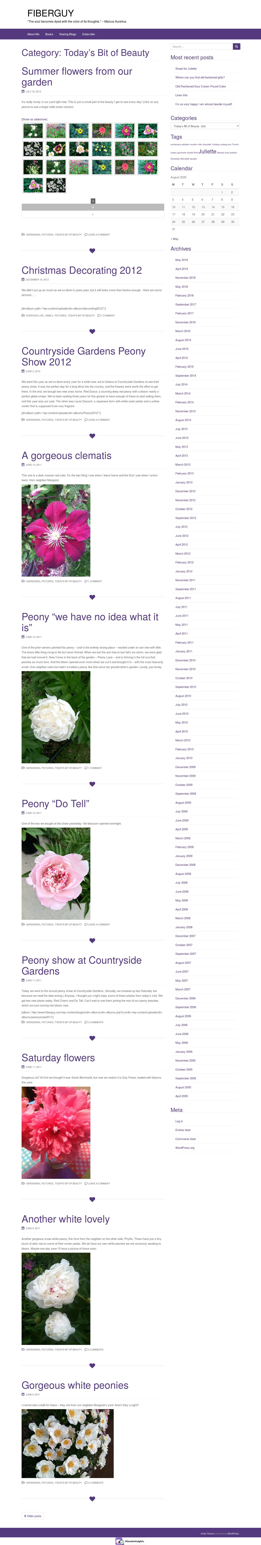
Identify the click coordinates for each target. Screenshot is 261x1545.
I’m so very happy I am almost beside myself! (203, 104)
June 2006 (181, 1034)
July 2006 (181, 1025)
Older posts (33, 1516)
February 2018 (184, 295)
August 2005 (183, 1087)
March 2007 (182, 989)
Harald (190, 152)
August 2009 (183, 802)
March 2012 (182, 553)
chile (200, 144)
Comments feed (185, 1139)
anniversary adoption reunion (184, 144)
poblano (233, 152)
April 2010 (181, 731)
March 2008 (182, 918)
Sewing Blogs (67, 34)
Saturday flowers (58, 1057)
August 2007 (183, 963)
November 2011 (185, 580)
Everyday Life (35, 315)
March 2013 (182, 464)
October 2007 (183, 945)
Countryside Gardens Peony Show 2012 (84, 355)
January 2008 (183, 927)
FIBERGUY (50, 12)
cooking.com (225, 144)
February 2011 (184, 642)
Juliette (207, 151)
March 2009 (182, 838)
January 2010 (183, 758)
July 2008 (181, 882)
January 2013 (183, 482)
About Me (33, 34)
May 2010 (181, 722)
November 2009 (185, 776)
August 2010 (183, 696)
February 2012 (184, 562)
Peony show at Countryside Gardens (82, 964)
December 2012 (185, 491)
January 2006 (183, 1052)
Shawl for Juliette (186, 68)
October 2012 (183, 509)
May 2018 (181, 286)
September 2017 (185, 304)
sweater (193, 158)
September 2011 (185, 589)
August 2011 (183, 598)
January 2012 (183, 571)
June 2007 (181, 971)
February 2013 (184, 473)
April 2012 (181, 544)
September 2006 (185, 1007)
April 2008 (181, 909)
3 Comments (95, 1022)
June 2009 (181, 820)
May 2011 (181, 625)
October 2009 (183, 785)
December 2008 (185, 865)
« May (174, 239)
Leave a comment (99, 234)
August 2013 (183, 420)
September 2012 (185, 518)
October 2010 (183, 678)
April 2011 (181, 633)
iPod (196, 152)
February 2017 (184, 313)
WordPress (233, 1533)
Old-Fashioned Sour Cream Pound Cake (200, 86)
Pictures (47, 234)
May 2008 (181, 900)
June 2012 (181, 536)
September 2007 (185, 954)
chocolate (207, 144)
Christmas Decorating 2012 (82, 269)
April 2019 (181, 269)
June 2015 (181, 349)
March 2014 (182, 393)
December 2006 (185, 998)
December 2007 (185, 936)
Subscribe (88, 34)
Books (49, 34)
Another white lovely (66, 1218)
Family (49, 315)
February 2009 (184, 847)
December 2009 (185, 767)
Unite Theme (207, 1533)
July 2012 (181, 527)
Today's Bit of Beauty (68, 234)
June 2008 (181, 891)
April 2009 (181, 829)
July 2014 (181, 384)
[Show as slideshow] (34, 119)
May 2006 (181, 1043)
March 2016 (182, 331)
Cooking (215, 144)
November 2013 (185, 411)
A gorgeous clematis (67, 454)
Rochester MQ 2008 (180, 158)
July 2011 (181, 607)
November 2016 (185, 322)
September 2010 (185, 687)
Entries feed (182, 1130)
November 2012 (185, 500)
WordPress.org (184, 1148)
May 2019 (181, 260)
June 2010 (181, 713)
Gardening (33, 234)
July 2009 (181, 811)
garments (182, 152)
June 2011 (181, 616)
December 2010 (185, 660)
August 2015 (183, 340)
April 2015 (181, 358)
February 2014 (184, 402)
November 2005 (185, 1060)
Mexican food (223, 152)
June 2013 (181, 438)
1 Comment (108, 315)
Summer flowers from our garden (77, 75)
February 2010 (184, 749)
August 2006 (183, 1016)
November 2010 (185, 669)
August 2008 (183, 874)
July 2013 (181, 429)
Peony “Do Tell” (55, 803)
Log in (179, 1121)
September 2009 (185, 793)
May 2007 (181, 980)
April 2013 (181, 455)
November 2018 (185, 277)
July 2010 (181, 704)
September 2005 (185, 1078)
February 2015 (184, 366)
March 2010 (182, 740)
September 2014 (185, 375)
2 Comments (95, 1349)
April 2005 (181, 1096)
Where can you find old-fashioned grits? (200, 77)
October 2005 (183, 1069)
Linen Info (181, 95)
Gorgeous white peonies (75, 1384)
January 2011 (183, 651)
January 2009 (183, 856)
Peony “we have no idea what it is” (90, 621)
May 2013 (181, 447)
